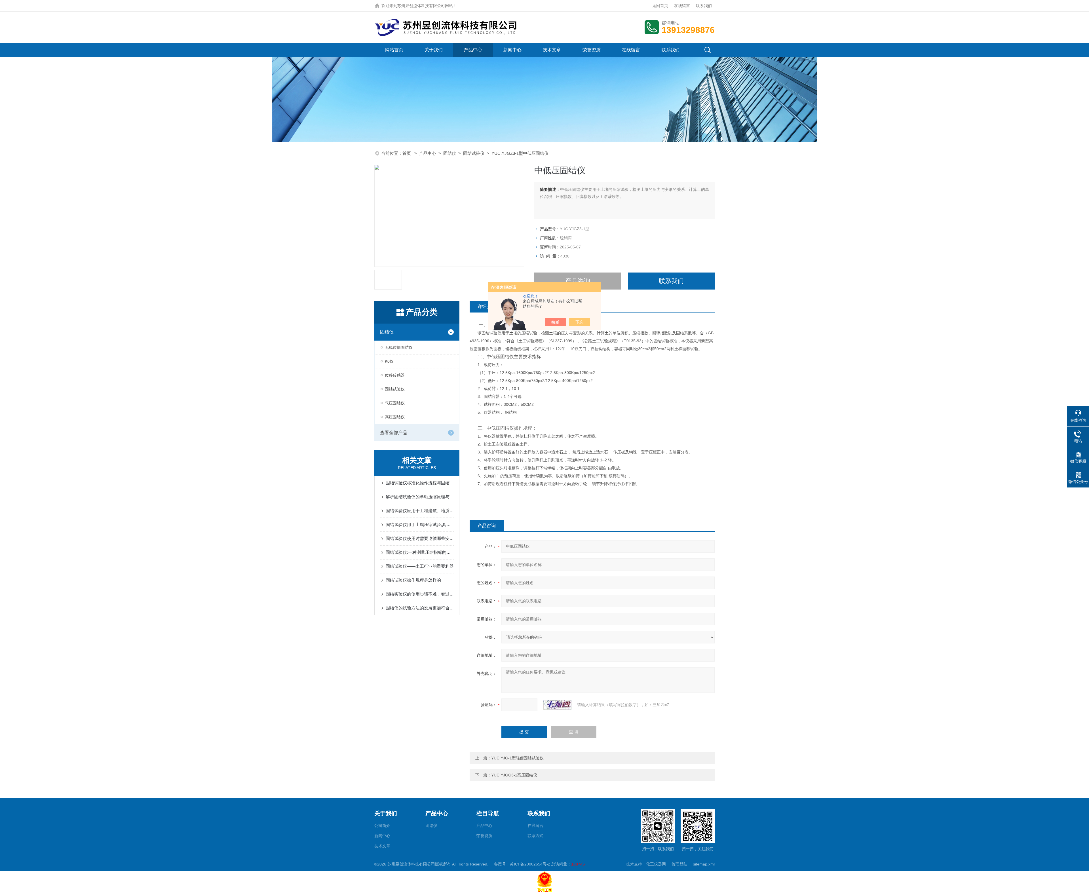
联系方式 (535, 835)
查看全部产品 (393, 432)
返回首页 (660, 5)
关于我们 (434, 49)
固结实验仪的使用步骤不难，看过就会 (420, 594)
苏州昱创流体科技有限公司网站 (425, 5)
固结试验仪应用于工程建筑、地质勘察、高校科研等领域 (420, 510)
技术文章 (552, 49)
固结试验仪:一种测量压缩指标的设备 (420, 552)
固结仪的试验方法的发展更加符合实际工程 (420, 607)
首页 (407, 153)
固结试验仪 (473, 153)
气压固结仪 (395, 403)
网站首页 (394, 49)
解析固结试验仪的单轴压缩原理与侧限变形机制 (420, 496)
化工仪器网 (656, 864)
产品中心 (473, 49)
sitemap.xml (704, 864)
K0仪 (389, 361)
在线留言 (682, 5)
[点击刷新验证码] (557, 705)
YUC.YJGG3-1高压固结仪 (514, 775)
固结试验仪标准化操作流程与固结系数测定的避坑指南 (420, 482)
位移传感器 (395, 375)
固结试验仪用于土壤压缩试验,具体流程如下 (420, 524)
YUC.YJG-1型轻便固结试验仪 (517, 758)
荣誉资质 (592, 49)
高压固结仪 (395, 417)
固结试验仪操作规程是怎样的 (413, 580)
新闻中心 (512, 49)
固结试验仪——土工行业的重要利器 (420, 566)
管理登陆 (679, 864)
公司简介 (382, 825)
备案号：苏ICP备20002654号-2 (522, 864)
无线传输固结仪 (399, 347)
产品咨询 (577, 280)
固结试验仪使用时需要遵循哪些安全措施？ (420, 538)
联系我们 (704, 5)
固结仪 (449, 153)
